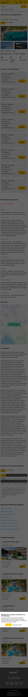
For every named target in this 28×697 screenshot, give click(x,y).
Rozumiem (8, 624)
